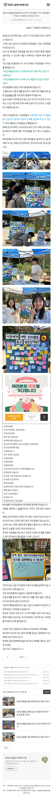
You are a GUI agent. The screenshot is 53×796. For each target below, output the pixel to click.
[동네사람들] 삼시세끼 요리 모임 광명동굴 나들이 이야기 (20, 683)
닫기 (44, 417)
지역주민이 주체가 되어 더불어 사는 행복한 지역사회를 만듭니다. (21, 762)
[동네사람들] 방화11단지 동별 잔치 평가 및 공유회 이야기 (20, 675)
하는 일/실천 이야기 (20, 20)
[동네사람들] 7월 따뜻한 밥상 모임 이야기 (16, 681)
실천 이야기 (14, 667)
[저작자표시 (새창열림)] (27, 657)
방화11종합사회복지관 (16, 758)
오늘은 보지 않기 (32, 417)
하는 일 (6, 667)
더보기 (46, 692)
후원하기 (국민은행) (14, 417)
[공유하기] (10, 657)
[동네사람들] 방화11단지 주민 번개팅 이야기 (17, 678)
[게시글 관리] (13, 657)
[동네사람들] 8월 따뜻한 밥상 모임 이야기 (16, 672)
